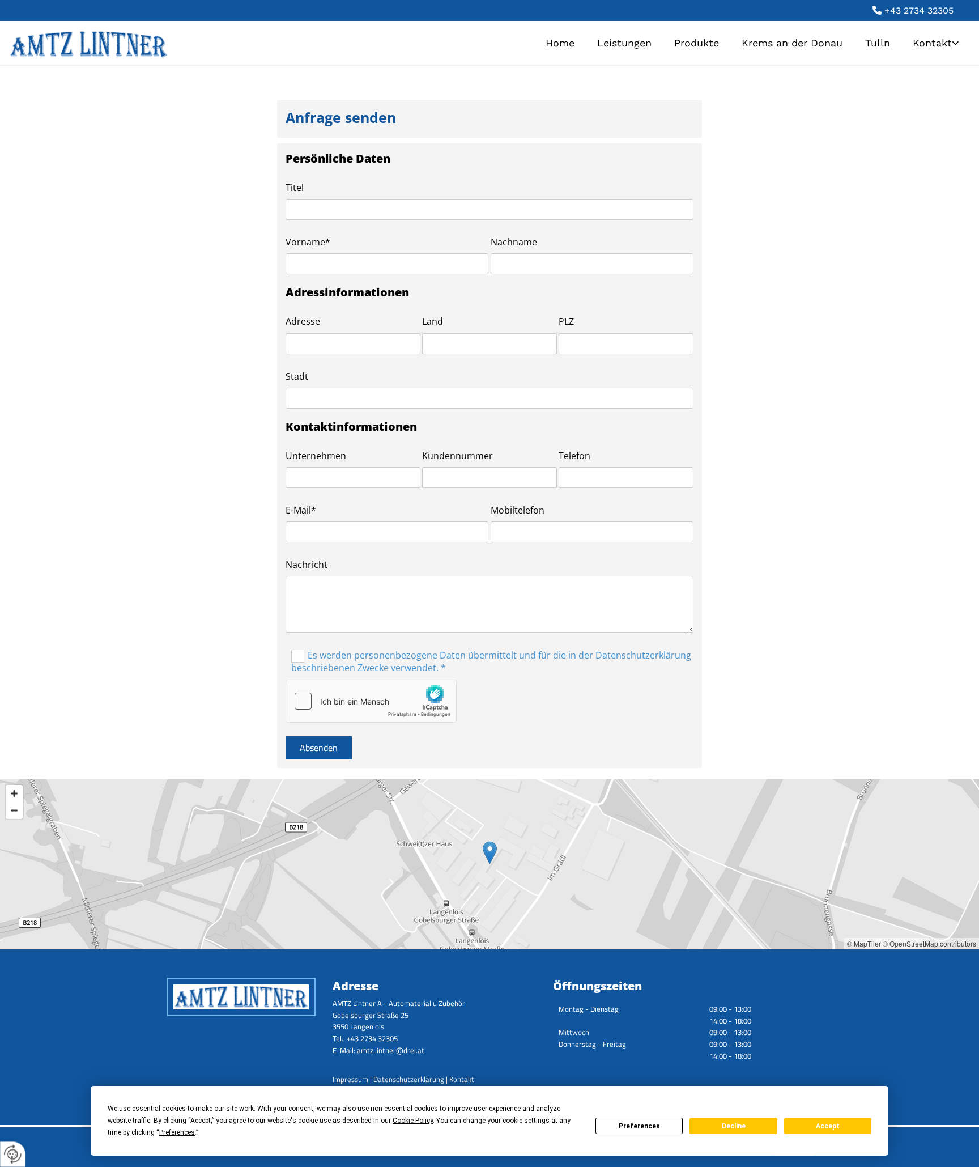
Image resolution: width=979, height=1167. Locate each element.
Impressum (350, 1079)
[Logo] (168, 43)
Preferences (639, 1126)
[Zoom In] (14, 793)
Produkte (696, 43)
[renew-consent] (12, 1154)
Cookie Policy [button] (413, 1120)
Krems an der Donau (792, 43)
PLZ (566, 321)
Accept (828, 1126)
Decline (734, 1126)
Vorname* (308, 242)
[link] (936, 43)
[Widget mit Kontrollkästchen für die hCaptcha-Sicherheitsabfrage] (371, 701)
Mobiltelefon (517, 510)
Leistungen (624, 43)
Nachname (514, 242)
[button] (490, 852)
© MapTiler (864, 943)
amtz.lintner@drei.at (390, 1050)
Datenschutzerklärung (408, 1079)
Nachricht (306, 564)
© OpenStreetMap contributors (929, 943)
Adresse (303, 321)
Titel (295, 188)
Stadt (297, 376)
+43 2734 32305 (919, 10)
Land (432, 321)
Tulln (877, 43)
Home (560, 43)
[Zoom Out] (14, 810)
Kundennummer (457, 456)
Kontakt (932, 43)
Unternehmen (316, 456)
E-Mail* (301, 510)
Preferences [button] (177, 1132)
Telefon (574, 456)
